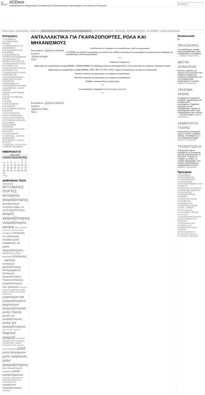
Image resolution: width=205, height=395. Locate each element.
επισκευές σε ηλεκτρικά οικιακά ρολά (13, 236)
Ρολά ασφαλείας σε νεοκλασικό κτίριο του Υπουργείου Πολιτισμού (188, 234)
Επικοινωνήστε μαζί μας (115, 89)
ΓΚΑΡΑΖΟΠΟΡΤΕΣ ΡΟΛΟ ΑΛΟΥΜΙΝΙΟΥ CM (14, 65)
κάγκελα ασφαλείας (10, 290)
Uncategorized (10, 39)
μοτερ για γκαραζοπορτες (12, 317)
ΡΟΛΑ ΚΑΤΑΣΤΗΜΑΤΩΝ (14, 118)
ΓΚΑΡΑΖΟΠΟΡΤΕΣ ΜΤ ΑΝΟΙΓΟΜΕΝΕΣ (12, 47)
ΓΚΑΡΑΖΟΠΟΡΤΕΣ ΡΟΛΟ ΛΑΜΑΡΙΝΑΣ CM (14, 74)
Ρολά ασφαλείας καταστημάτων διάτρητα (189, 211)
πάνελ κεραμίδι (7, 329)
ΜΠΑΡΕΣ (8, 102)
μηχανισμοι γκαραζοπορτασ (14, 306)
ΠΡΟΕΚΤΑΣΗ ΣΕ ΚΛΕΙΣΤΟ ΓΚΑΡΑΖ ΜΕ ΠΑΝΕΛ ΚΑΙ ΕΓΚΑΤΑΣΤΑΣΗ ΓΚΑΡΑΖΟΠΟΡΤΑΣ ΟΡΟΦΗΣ (190, 192)
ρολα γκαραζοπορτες (15, 362)
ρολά (21, 348)
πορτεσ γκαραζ (9, 335)
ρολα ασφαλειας (14, 356)
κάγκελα (23, 287)
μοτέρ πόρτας (12, 312)
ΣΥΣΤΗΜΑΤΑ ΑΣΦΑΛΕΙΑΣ (15, 120)
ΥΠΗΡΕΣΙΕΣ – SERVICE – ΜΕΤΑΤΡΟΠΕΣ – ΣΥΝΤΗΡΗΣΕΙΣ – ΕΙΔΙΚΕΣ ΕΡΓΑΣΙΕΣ (14, 139)
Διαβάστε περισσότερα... (190, 56)
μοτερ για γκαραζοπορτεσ (14, 324)
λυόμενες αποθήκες (9, 292)
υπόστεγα (6, 390)
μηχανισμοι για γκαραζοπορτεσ (14, 299)
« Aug (4, 176)
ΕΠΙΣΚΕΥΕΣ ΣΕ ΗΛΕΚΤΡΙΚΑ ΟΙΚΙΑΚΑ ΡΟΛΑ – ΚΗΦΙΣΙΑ (188, 205)
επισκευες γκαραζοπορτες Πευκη (11, 276)
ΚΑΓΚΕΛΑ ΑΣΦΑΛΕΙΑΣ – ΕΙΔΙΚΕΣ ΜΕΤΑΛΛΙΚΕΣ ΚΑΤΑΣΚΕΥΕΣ (13, 79)
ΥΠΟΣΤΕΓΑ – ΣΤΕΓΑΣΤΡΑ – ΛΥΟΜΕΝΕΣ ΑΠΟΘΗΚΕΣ (14, 146)
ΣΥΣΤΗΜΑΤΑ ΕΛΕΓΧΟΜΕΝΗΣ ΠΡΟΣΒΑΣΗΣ (9, 125)
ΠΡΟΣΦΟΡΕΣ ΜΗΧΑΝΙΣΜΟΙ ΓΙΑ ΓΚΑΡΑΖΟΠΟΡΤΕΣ (187, 177)
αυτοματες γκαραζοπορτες (15, 197)
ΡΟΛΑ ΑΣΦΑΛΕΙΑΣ (12, 113)
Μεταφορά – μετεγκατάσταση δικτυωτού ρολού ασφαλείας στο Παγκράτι (190, 217)
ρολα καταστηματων (12, 373)
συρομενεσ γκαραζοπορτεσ (12, 386)
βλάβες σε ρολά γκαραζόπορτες (13, 209)
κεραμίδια (22, 290)
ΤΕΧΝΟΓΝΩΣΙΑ (189, 146)
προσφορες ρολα (9, 345)
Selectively (7, 184)
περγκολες (16, 329)
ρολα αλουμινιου (14, 352)
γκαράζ (8, 214)
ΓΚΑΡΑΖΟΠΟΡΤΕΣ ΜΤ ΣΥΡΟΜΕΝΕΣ (12, 51)
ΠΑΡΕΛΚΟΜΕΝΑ (11, 104)
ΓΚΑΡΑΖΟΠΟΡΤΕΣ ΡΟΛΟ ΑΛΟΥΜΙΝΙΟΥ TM (14, 69)
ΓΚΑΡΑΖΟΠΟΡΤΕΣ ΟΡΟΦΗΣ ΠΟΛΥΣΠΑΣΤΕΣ (13, 60)
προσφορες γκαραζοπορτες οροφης (13, 342)
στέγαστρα (6, 378)
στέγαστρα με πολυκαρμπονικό (11, 381)
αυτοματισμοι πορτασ (10, 205)
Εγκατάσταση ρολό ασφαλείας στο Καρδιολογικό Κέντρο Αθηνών (188, 226)
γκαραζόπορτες (16, 218)
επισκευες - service (14, 258)
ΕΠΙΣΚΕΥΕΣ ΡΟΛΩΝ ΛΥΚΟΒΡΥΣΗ (188, 200)
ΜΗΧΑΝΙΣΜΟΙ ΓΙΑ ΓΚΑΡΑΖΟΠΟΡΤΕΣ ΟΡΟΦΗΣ (14, 85)
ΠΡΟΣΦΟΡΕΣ (9, 106)
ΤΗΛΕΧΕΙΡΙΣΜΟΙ (11, 134)
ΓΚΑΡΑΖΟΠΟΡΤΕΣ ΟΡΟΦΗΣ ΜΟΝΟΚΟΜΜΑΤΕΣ (14, 56)
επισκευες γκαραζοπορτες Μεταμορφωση (11, 267)
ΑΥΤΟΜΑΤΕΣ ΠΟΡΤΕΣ (13, 189)
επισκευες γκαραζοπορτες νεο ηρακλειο (12, 283)
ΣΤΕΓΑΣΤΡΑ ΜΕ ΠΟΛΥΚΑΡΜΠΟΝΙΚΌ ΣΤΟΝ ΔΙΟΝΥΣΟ (190, 184)
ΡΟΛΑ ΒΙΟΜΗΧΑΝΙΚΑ (13, 115)
